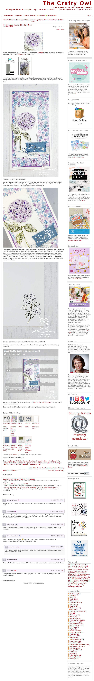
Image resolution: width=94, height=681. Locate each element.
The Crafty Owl (67, 3)
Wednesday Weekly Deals (75, 586)
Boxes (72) (73, 597)
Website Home (8, 15)
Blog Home (18, 15)
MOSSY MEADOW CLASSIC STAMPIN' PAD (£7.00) (21, 447)
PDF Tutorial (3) (74, 627)
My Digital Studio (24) (76, 623)
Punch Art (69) (74, 637)
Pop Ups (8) (73, 629)
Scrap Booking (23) (75, 641)
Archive (26, 15)
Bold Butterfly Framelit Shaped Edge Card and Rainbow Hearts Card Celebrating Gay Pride (30, 487)
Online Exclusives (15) (76, 625)
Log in (89, 15)
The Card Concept (23, 54)
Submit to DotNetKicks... (10, 470)
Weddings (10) (74, 658)
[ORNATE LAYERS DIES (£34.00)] (21, 416)
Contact (32, 15)
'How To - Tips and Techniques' (42, 402)
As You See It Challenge (81, 565)
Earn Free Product (77, 569)
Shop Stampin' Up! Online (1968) (79, 644)
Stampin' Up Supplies (24, 463)
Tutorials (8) (73, 653)
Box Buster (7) (74, 595)
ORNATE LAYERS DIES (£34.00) (21, 425)
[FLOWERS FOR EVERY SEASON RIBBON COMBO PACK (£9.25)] (28, 437)
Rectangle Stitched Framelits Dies (77, 572)
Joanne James (9, 26)
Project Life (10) (74, 634)
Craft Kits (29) (74, 606)
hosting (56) (73, 616)
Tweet (62, 29)
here (74, 94)
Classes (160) (74, 604)
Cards (30, 468)
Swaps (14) (73, 651)
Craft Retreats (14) (75, 608)
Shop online (47, 461)
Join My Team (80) (75, 618)
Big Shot (70, 566)
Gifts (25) (72, 613)
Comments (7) (59, 470)
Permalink (51, 470)
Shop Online (37, 468)
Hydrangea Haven (48, 463)
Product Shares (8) (75, 630)
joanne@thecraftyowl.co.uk (75, 9)
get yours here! (77, 278)
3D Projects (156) (75, 594)
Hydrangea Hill (11, 464)
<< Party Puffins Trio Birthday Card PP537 (15, 20)
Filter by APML (52, 15)
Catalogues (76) (74, 601)
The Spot (40, 52)
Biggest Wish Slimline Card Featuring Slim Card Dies (19, 479)
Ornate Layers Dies (35, 464)
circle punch (77, 568)
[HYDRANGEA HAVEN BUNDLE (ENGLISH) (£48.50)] (6, 416)
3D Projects (71, 565)
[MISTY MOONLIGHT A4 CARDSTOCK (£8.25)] (6, 437)
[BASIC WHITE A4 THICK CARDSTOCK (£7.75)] (35, 416)
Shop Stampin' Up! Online (14, 461)
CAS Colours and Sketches (81, 566)
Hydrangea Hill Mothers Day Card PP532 (15, 484)
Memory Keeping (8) (76, 622)
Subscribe (42, 15)
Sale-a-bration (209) (78, 639)
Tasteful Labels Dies (22, 464)
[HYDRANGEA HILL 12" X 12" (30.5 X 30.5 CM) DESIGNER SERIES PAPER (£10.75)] (14, 416)
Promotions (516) (75, 636)
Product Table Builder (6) (77, 632)
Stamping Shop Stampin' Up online (33, 461)
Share (57, 29)
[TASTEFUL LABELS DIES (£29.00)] (28, 416)
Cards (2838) (74, 599)
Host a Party (77, 571)
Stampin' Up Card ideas (10, 463)
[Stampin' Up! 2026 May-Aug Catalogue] (79, 49)
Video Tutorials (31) (75, 655)
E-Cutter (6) (74, 609)
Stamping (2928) (75, 648)
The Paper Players (81, 585)
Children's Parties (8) (76, 602)
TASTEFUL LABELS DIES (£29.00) (28, 425)
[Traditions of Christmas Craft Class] (79, 192)
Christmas (71, 568)
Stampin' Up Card (37, 463)
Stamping (61, 468)
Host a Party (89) (75, 615)
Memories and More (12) (77, 620)
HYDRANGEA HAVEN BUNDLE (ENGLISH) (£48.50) (6, 427)
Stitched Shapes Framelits (75, 583)
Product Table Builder (13, 454)
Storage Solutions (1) (76, 650)
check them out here (78, 157)
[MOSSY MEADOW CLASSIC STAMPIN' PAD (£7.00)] (21, 437)
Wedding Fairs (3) (75, 657)
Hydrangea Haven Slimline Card (17, 25)
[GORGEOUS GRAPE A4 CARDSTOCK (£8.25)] (14, 437)
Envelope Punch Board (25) (78, 611)
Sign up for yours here (75, 240)
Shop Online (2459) (75, 643)
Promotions (84, 571)
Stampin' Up (55, 461)
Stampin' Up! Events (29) (77, 646)
